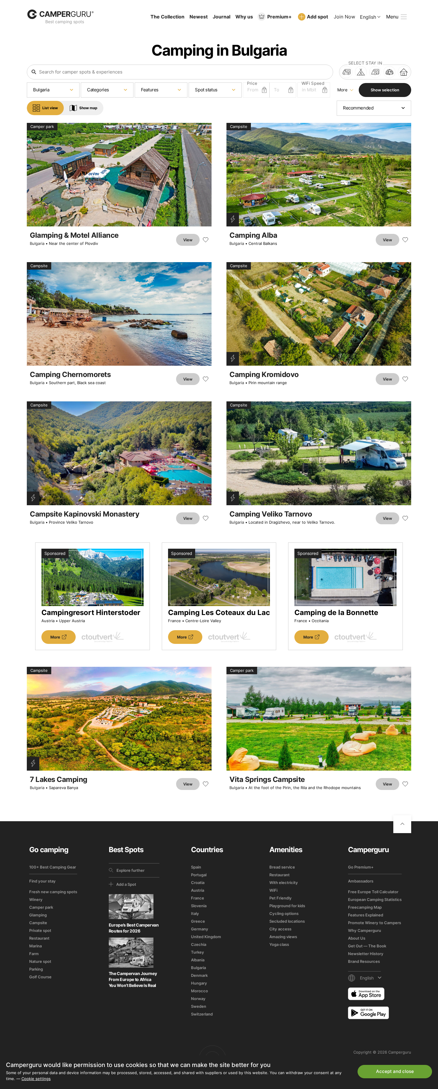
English (368, 17)
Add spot (317, 17)
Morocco (199, 990)
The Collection (167, 17)
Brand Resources (364, 961)
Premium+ (279, 17)
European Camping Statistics (375, 899)
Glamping (38, 915)
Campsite (38, 922)
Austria (197, 890)
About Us (356, 938)
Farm (34, 953)
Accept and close (395, 1071)
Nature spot (40, 961)
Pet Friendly (280, 898)
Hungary (199, 983)
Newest (199, 17)
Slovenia (198, 905)
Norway (198, 998)
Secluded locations (287, 921)
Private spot (40, 930)
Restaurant (39, 938)
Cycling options (284, 913)
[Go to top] (402, 824)
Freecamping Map (365, 907)
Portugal (198, 874)
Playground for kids (287, 905)
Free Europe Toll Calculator (373, 891)
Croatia (197, 882)
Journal (221, 17)
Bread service (282, 867)
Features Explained (365, 915)
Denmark (199, 975)
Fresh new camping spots (53, 891)
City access (280, 929)
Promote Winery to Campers (374, 922)
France (197, 898)
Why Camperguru (364, 930)
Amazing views (283, 936)
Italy (195, 913)
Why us (244, 17)
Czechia (198, 944)
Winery (36, 899)
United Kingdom (206, 936)
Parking (36, 969)
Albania (197, 959)
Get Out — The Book (367, 946)
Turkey (197, 952)
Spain (196, 867)
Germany (199, 929)
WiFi (273, 890)
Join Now (344, 17)
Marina (35, 946)
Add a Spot (126, 884)
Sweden (198, 1006)
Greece (198, 921)
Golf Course (40, 976)
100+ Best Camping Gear (52, 867)
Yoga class (279, 944)
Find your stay (42, 881)
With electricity (283, 882)
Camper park (41, 907)
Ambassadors (360, 881)
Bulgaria (37, 243)
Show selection (385, 89)
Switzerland (202, 1014)
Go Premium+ (361, 867)
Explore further (131, 870)
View (187, 239)
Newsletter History (365, 953)
